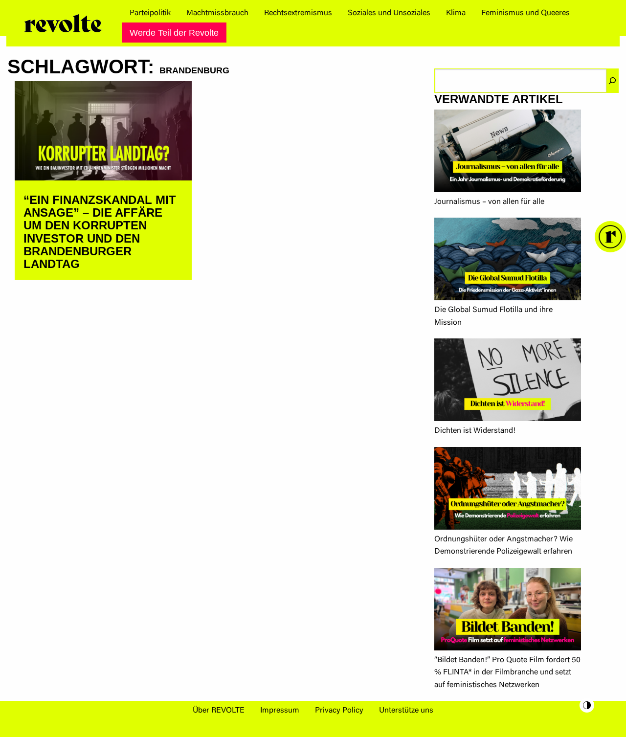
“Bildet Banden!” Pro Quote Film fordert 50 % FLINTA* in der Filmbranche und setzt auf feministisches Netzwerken (507, 672)
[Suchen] (612, 80)
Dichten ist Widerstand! (474, 431)
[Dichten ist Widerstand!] (507, 381)
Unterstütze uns (406, 711)
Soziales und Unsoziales (389, 13)
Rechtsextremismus (298, 13)
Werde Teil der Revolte (174, 33)
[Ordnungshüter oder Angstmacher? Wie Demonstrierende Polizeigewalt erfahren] (507, 490)
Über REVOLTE (219, 711)
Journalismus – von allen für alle (489, 202)
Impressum (279, 711)
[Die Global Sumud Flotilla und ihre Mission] (507, 261)
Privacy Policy (339, 711)
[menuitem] (150, 13)
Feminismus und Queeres (525, 13)
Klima (456, 13)
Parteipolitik (150, 13)
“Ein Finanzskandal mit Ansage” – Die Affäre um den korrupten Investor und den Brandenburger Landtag (99, 232)
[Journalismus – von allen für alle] (507, 153)
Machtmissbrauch (217, 13)
